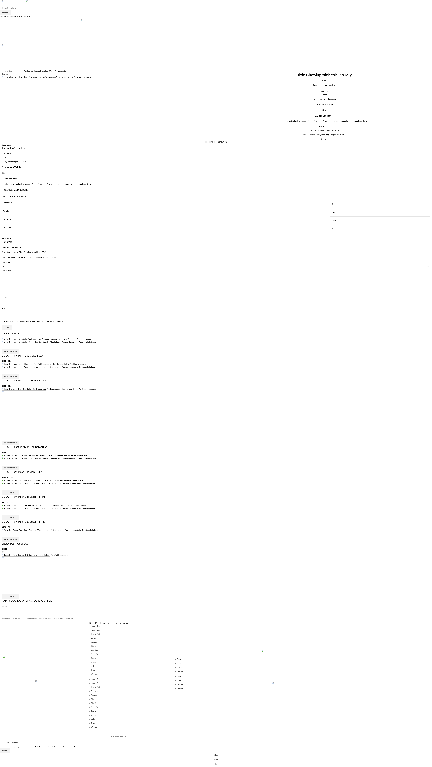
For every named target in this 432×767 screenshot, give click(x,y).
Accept (5, 750)
